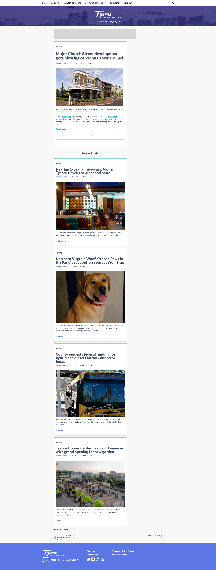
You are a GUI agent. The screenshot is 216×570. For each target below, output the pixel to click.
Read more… (61, 129)
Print (90, 135)
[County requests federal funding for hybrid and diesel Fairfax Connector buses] (90, 393)
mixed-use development (67, 109)
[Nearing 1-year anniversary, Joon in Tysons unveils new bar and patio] (90, 206)
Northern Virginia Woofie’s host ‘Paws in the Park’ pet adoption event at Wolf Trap (90, 260)
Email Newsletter (119, 554)
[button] (173, 3)
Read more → (61, 241)
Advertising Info (72, 3)
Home (44, 3)
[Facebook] (93, 559)
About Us (55, 3)
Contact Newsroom (95, 3)
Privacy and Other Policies (123, 551)
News (59, 46)
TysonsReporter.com (64, 63)
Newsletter (114, 3)
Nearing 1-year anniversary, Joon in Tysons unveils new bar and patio (85, 171)
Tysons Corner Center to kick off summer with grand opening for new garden (90, 450)
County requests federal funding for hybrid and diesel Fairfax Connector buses (85, 358)
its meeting (66, 117)
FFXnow (128, 3)
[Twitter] (88, 559)
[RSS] (102, 559)
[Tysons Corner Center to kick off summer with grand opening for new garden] (90, 484)
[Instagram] (97, 559)
